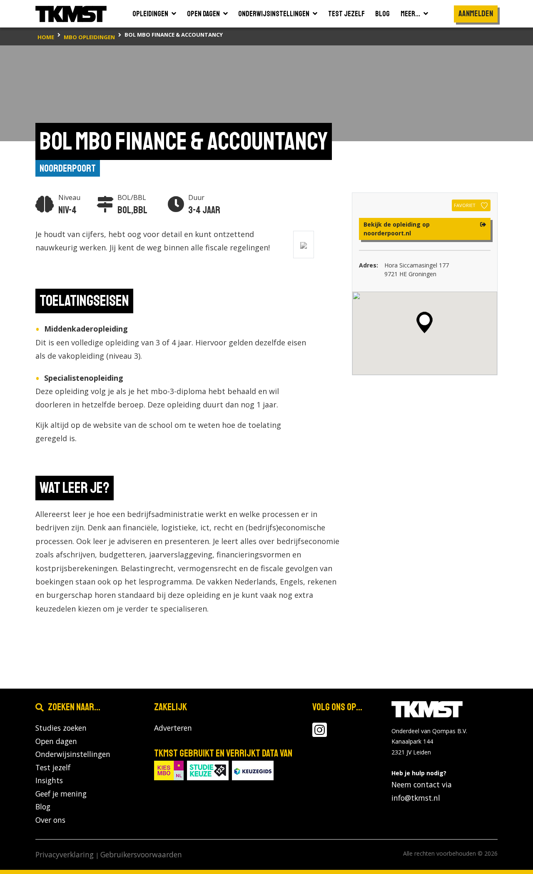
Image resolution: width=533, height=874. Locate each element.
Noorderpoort (68, 168)
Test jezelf (52, 767)
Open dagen (56, 741)
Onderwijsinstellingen (72, 754)
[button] (424, 322)
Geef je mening (61, 794)
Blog (42, 807)
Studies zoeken (61, 728)
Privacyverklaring (64, 854)
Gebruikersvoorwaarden (141, 854)
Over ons (50, 820)
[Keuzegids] (253, 770)
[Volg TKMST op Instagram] (319, 733)
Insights (49, 780)
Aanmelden (475, 13)
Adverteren (173, 728)
